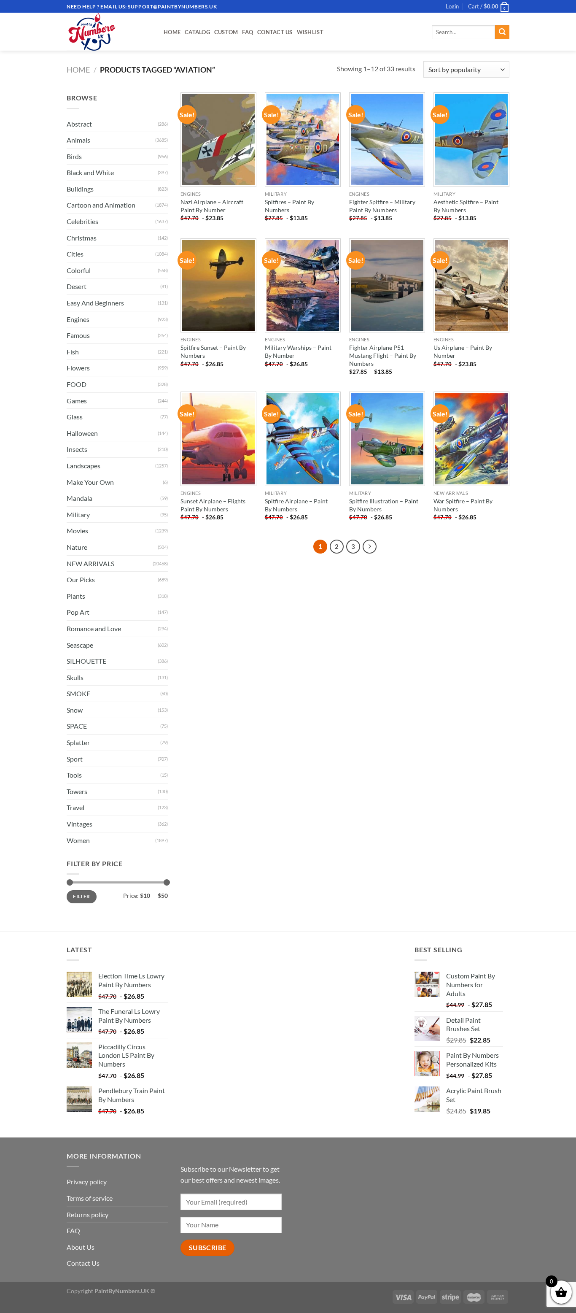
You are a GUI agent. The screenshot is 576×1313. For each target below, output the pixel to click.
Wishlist (310, 32)
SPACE (77, 726)
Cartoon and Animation (101, 205)
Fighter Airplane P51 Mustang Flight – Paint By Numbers (382, 355)
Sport (75, 759)
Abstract (79, 124)
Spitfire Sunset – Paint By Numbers (213, 351)
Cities (75, 254)
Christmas (82, 238)
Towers (77, 791)
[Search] (502, 32)
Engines (78, 319)
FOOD (76, 384)
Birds (74, 156)
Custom (226, 32)
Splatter (78, 742)
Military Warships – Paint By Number (298, 351)
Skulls (75, 677)
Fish (73, 352)
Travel (75, 807)
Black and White (90, 172)
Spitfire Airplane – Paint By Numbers (296, 505)
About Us (80, 1247)
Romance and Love (94, 628)
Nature (77, 547)
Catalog (197, 32)
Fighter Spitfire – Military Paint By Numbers (382, 205)
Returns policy (87, 1214)
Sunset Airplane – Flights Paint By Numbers (212, 505)
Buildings (80, 189)
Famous (78, 335)
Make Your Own (90, 482)
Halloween (82, 433)
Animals (78, 140)
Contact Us (275, 32)
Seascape (80, 645)
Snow (75, 710)
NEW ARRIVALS (90, 563)
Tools (74, 775)
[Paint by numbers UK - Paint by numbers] (109, 32)
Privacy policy (87, 1182)
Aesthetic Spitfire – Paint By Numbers (465, 205)
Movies (77, 531)
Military (78, 515)
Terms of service (90, 1198)
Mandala (79, 498)
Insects (77, 449)
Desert (76, 286)
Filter (81, 896)
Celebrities (82, 221)
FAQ (247, 32)
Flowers (78, 368)
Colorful (79, 270)
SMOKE (78, 693)
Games (77, 401)
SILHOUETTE (86, 661)
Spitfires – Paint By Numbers (289, 205)
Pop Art (78, 612)
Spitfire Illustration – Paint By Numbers (383, 505)
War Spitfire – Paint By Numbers (463, 505)
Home (172, 32)
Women (78, 840)
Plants (76, 596)
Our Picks (81, 579)
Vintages (79, 824)
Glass (75, 417)
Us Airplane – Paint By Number (462, 351)
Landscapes (83, 466)
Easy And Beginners (95, 303)
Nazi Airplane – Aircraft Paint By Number (211, 205)
